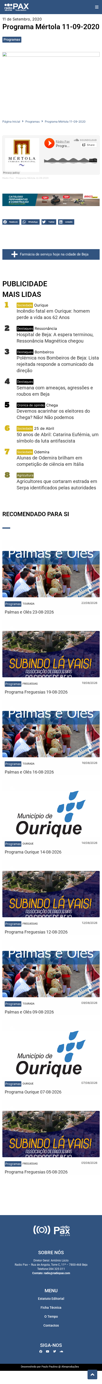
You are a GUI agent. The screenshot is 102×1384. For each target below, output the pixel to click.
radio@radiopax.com (57, 1273)
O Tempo (51, 1316)
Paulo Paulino (50, 1366)
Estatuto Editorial (51, 1298)
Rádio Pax (8, 178)
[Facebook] (41, 1351)
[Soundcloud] (61, 1351)
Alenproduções (70, 1366)
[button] (97, 7)
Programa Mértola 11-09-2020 (32, 178)
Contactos (51, 1325)
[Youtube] (48, 1351)
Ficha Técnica (51, 1307)
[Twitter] (54, 1351)
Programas (12, 39)
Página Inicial (11, 121)
